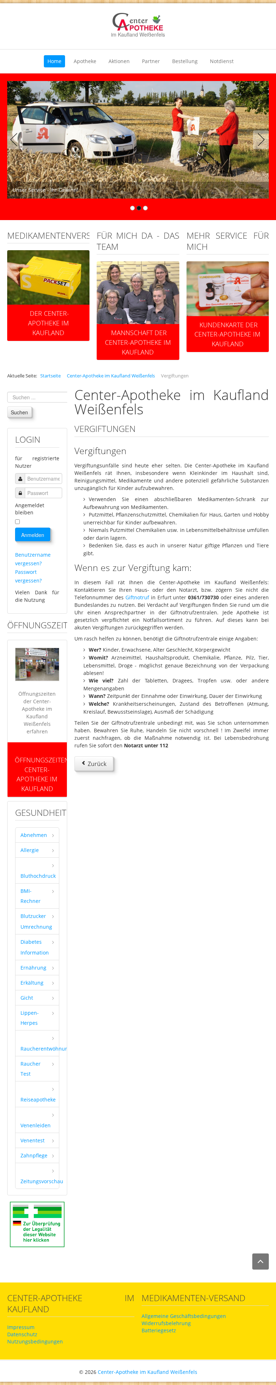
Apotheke (85, 61)
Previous (16, 139)
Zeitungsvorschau (39, 1181)
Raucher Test (30, 1068)
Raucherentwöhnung (39, 1048)
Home (54, 61)
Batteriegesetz (159, 1330)
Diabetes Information (34, 947)
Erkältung (31, 982)
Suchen (19, 412)
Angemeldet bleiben (29, 509)
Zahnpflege (33, 1155)
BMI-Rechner (30, 895)
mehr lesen (48, 302)
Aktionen (119, 61)
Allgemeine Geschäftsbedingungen (184, 1316)
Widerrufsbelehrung (166, 1323)
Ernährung (33, 967)
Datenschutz (22, 1334)
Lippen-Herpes (29, 1017)
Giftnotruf (136, 597)
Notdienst (222, 61)
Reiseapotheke (38, 1099)
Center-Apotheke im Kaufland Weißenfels (147, 1372)
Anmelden (32, 534)
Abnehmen (33, 835)
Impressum (20, 1327)
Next (259, 139)
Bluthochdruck (38, 875)
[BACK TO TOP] (260, 1261)
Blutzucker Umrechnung (36, 921)
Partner (151, 61)
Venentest (32, 1140)
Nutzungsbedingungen (35, 1341)
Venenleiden (35, 1125)
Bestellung (185, 61)
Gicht (26, 997)
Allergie (29, 850)
